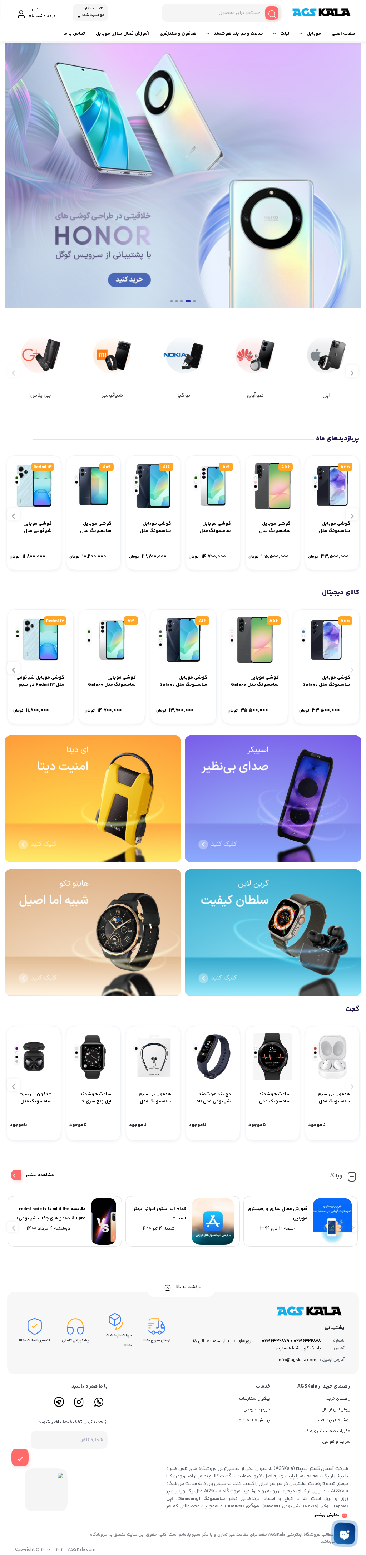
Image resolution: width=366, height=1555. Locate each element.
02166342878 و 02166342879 (291, 1341)
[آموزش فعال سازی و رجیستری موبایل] (334, 1221)
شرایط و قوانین (336, 1441)
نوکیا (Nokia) (317, 1506)
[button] (194, 301)
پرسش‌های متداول (253, 1420)
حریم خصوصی (256, 1409)
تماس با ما (74, 33)
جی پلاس (40, 395)
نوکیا (183, 395)
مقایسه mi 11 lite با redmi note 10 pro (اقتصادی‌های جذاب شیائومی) (51, 1214)
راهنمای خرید (338, 1398)
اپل (326, 395)
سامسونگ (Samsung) (201, 1498)
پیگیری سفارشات (254, 1398)
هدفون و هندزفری (178, 33)
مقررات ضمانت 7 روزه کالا (326, 1431)
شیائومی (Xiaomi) (281, 1506)
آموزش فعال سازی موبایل (122, 33)
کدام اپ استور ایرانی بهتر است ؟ (160, 1214)
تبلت (285, 33)
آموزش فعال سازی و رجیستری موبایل (277, 1214)
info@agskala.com (297, 1360)
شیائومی (112, 395)
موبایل (314, 33)
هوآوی (255, 395)
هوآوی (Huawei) (242, 1506)
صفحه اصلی (343, 33)
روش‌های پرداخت (334, 1420)
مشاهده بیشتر (40, 1175)
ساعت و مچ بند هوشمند (238, 33)
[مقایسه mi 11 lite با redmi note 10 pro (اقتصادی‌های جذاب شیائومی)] (105, 1221)
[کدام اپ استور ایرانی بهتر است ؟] (214, 1221)
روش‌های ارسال (336, 1409)
